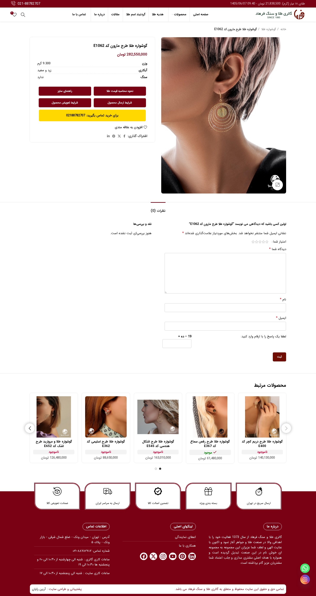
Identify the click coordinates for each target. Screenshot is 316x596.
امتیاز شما (279, 241)
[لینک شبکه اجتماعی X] (119, 136)
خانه (283, 29)
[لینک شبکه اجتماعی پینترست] (114, 136)
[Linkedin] (192, 556)
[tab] (158, 208)
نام (283, 299)
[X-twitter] (153, 556)
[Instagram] (163, 556)
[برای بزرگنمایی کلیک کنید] (277, 185)
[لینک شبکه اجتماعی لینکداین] (108, 136)
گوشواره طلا (268, 29)
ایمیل (281, 318)
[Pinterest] (182, 556)
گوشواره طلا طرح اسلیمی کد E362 (106, 444)
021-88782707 (29, 3)
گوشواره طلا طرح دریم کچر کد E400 (262, 444)
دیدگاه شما (277, 249)
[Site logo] (280, 14)
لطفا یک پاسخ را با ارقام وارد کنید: (263, 336)
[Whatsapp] (305, 568)
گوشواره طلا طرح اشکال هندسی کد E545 (158, 444)
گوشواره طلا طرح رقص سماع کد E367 (210, 444)
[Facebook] (143, 556)
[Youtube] (172, 556)
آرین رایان (39, 589)
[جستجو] (23, 14)
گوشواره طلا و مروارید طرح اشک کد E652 (54, 444)
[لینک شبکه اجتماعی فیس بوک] (124, 136)
